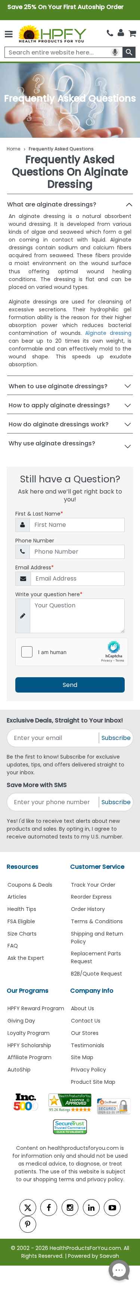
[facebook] (48, 1207)
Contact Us (85, 1020)
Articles (17, 896)
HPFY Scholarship (29, 1045)
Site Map (82, 1057)
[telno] (110, 33)
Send (70, 685)
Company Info (91, 991)
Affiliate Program (29, 1057)
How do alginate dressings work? (59, 424)
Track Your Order (93, 885)
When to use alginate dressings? (58, 386)
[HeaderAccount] (121, 33)
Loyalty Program (28, 1033)
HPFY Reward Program (35, 1008)
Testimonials (87, 1045)
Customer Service (97, 867)
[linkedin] (91, 1207)
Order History (88, 909)
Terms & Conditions (97, 921)
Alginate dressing (108, 333)
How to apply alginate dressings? (59, 405)
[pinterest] (27, 1224)
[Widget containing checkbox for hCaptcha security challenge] (71, 652)
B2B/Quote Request (96, 973)
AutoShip (19, 1069)
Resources (22, 867)
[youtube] (112, 1207)
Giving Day (21, 1020)
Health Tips (21, 909)
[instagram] (70, 1207)
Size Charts (22, 933)
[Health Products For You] (52, 33)
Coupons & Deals (29, 885)
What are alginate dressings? (51, 204)
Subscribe (116, 738)
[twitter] (27, 1207)
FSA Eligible (21, 921)
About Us (82, 1008)
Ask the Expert (25, 958)
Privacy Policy (88, 1069)
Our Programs (28, 991)
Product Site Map (93, 1082)
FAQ (12, 945)
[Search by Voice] (115, 52)
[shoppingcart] (132, 33)
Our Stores (85, 1033)
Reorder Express (91, 896)
